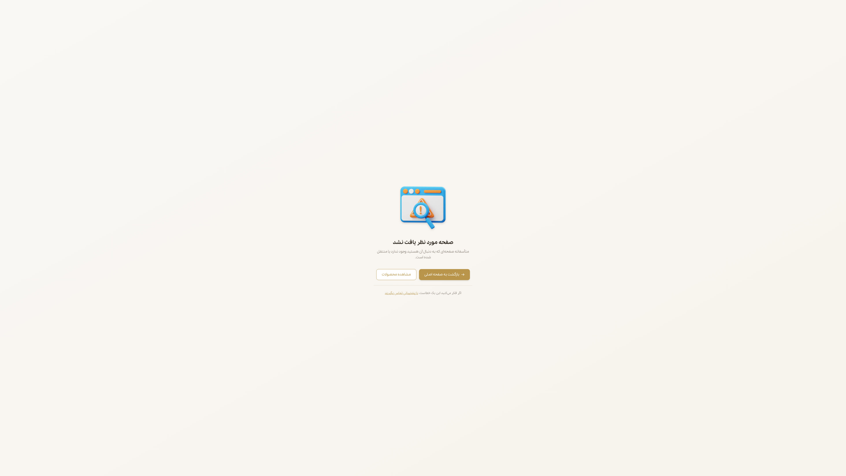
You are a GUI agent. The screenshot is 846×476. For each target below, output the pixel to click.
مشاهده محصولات (396, 274)
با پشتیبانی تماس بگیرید (401, 293)
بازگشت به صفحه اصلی (441, 274)
